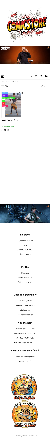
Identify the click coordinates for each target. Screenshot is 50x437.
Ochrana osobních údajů (25, 350)
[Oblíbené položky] (36, 76)
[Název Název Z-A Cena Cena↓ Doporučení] (41, 86)
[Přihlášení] (41, 76)
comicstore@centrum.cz (24, 342)
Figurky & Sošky (7, 82)
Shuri (16, 82)
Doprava (25, 234)
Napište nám (25, 323)
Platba (25, 267)
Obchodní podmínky (25, 294)
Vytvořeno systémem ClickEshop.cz (25, 436)
